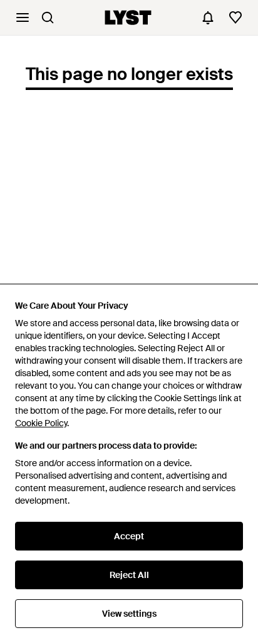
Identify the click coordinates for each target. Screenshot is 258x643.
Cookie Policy (41, 423)
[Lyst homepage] (128, 17)
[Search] (47, 17)
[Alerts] (207, 17)
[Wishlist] (235, 17)
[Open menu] (22, 17)
